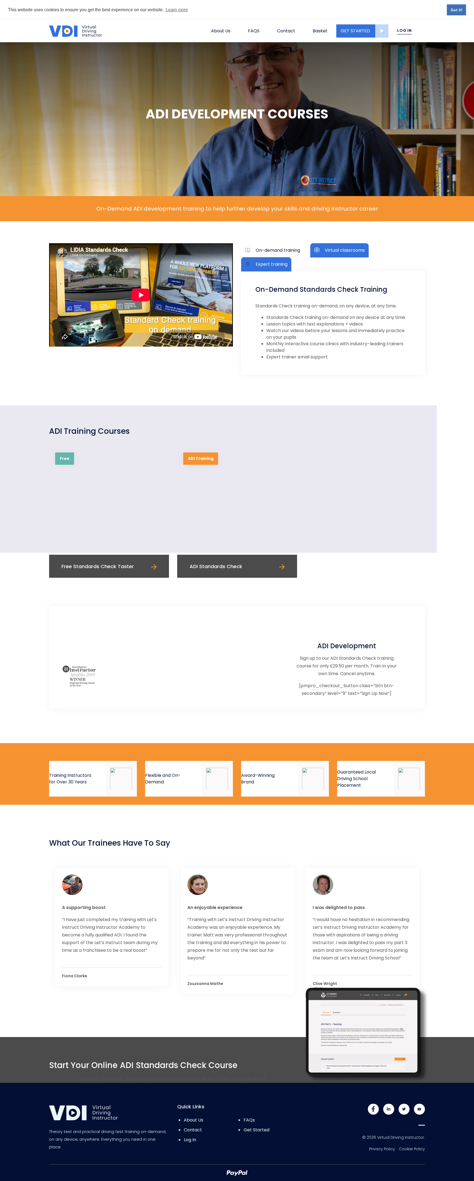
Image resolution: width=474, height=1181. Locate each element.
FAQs (249, 1120)
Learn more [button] (177, 9)
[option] (109, 512)
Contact (286, 31)
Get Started (355, 31)
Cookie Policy (412, 1149)
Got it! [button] (456, 10)
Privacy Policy (382, 1149)
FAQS (253, 31)
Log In (404, 30)
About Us (220, 31)
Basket (320, 31)
